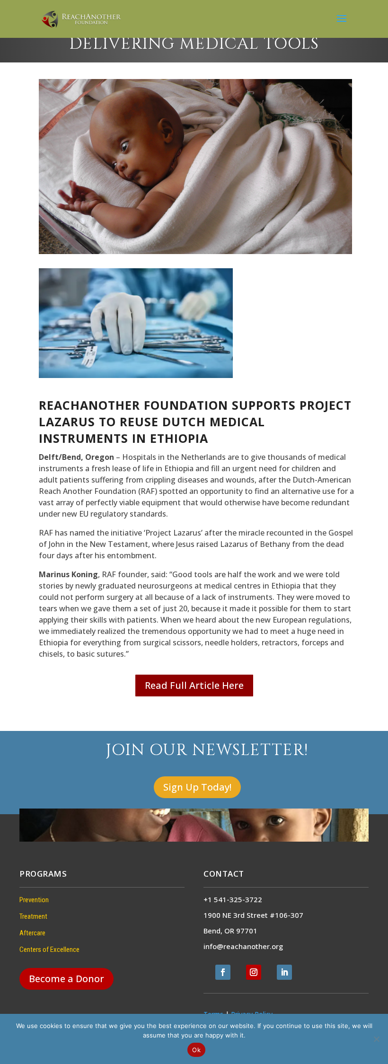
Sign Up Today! (197, 787)
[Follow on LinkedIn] (284, 972)
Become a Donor (66, 978)
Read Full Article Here (194, 685)
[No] (376, 1039)
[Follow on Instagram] (253, 972)
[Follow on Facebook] (222, 972)
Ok (196, 1050)
